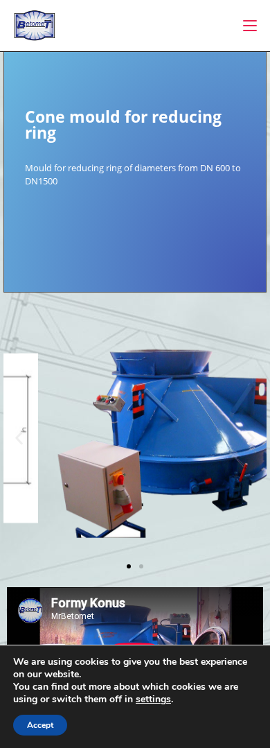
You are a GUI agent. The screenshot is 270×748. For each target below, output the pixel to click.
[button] (19, 438)
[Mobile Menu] (250, 25)
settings (153, 699)
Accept (40, 725)
